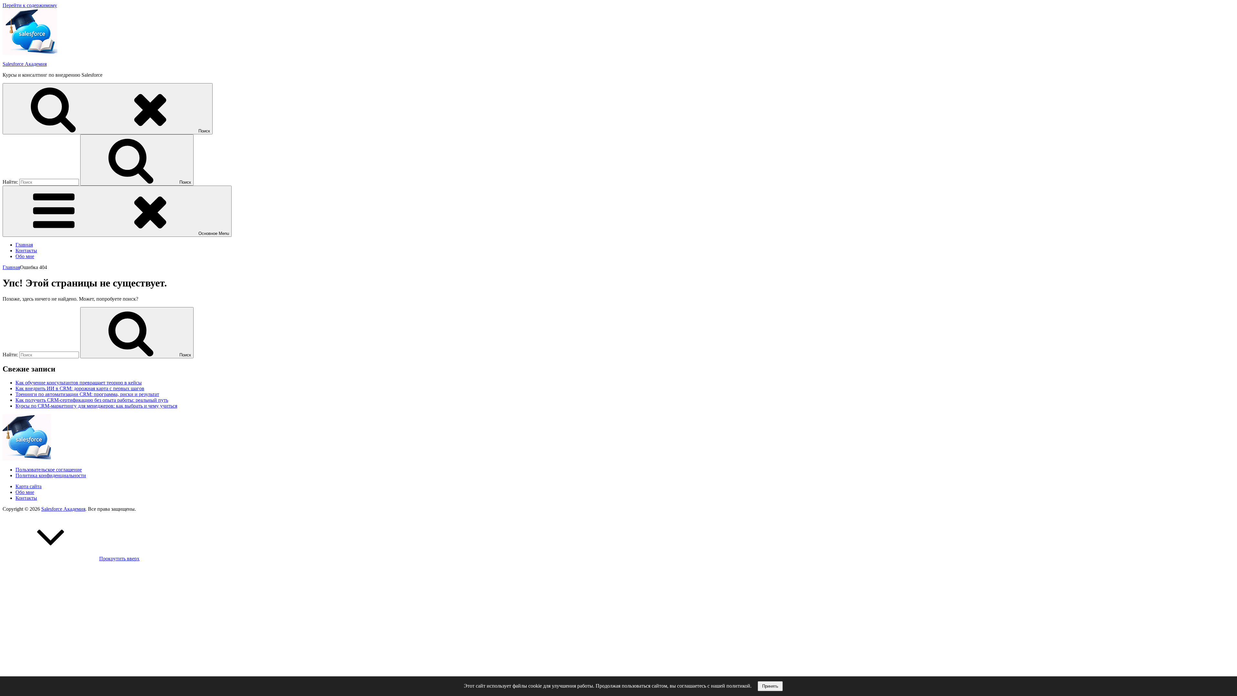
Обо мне (24, 256)
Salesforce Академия (25, 64)
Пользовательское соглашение (48, 469)
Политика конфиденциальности (50, 475)
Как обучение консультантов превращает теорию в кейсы (78, 382)
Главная (24, 244)
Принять (770, 686)
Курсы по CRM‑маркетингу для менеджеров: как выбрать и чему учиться (96, 406)
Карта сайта (28, 486)
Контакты (26, 250)
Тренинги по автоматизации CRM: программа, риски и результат (87, 394)
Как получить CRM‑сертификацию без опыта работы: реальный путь (91, 400)
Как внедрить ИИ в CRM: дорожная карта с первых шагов (79, 388)
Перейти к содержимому (30, 5)
